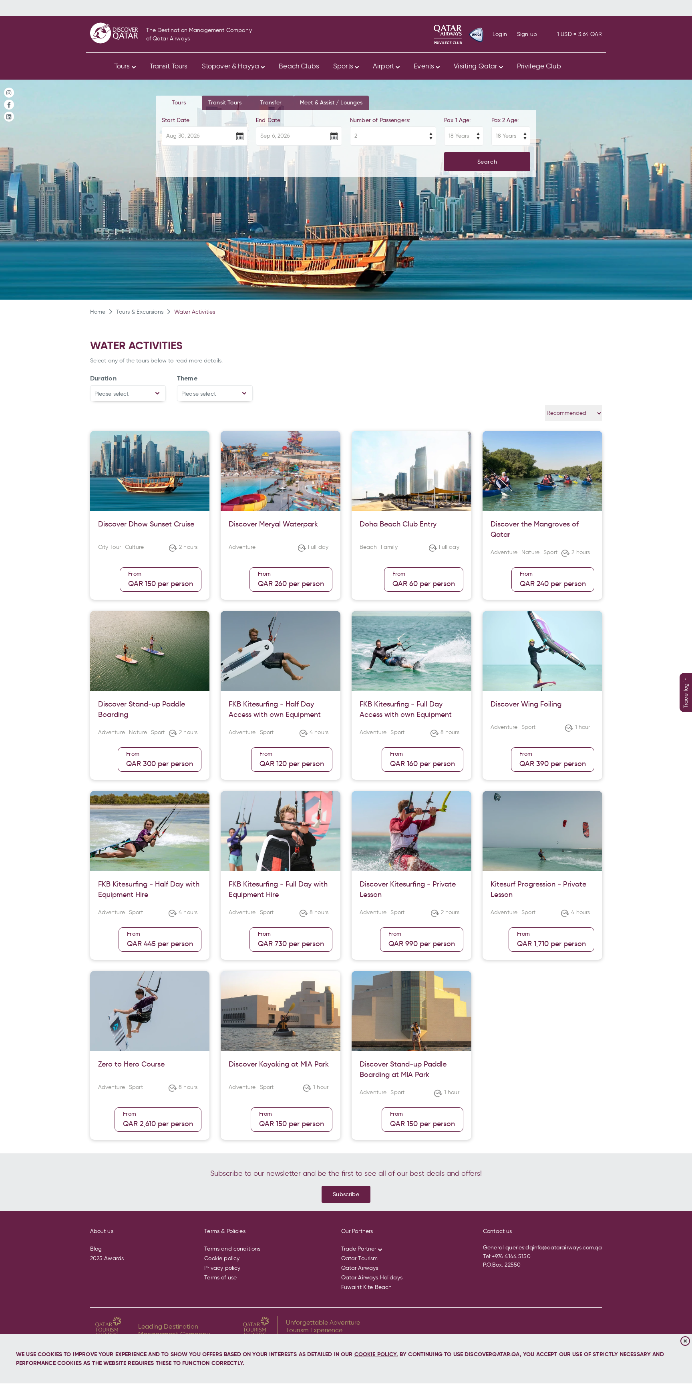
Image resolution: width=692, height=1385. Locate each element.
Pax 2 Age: (505, 120)
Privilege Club (539, 66)
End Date (268, 120)
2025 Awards (107, 1258)
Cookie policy (221, 1258)
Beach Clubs (299, 66)
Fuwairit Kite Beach (366, 1287)
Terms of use (220, 1277)
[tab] (179, 103)
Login (500, 34)
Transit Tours (169, 66)
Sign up (527, 34)
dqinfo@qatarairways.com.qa (563, 1247)
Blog (96, 1248)
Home (98, 311)
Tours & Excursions (139, 311)
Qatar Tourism (359, 1258)
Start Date (176, 120)
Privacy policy (222, 1268)
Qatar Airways (359, 1268)
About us (101, 1231)
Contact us (497, 1231)
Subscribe (346, 1194)
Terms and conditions (232, 1248)
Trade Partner (358, 1248)
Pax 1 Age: (457, 120)
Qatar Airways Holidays (371, 1277)
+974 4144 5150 (511, 1256)
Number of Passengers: (380, 120)
